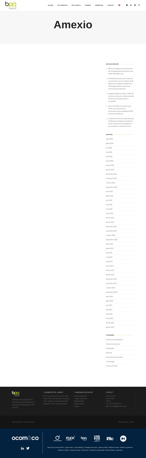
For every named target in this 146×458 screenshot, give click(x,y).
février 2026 (110, 165)
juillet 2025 (109, 196)
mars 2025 (109, 213)
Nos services (62, 5)
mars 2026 (109, 161)
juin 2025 (109, 200)
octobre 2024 (110, 235)
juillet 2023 (109, 301)
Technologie (110, 361)
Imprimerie (119, 450)
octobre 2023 (110, 288)
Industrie (109, 353)
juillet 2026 (109, 143)
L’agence (88, 5)
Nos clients (76, 5)
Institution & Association (114, 357)
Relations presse (114, 447)
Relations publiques (126, 447)
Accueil (50, 5)
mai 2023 (109, 310)
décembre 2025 (111, 174)
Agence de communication (55, 447)
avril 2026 (109, 156)
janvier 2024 (110, 275)
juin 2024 (109, 253)
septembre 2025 (111, 187)
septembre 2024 (111, 240)
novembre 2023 (111, 283)
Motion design (110, 450)
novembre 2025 (111, 178)
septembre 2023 (111, 292)
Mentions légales (123, 422)
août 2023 (109, 296)
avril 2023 (109, 314)
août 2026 (109, 139)
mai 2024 (109, 257)
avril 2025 (109, 209)
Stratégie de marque (91, 447)
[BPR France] (10, 5)
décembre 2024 (111, 226)
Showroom (84, 450)
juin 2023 (109, 305)
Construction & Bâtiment (114, 340)
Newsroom (99, 5)
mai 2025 (109, 205)
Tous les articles (111, 366)
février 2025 (110, 218)
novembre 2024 (111, 231)
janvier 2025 (110, 222)
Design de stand (75, 450)
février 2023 (110, 323)
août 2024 (109, 244)
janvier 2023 (110, 327)
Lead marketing (79, 447)
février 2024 (110, 270)
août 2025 (109, 191)
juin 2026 (109, 148)
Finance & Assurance (113, 344)
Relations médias (63, 450)
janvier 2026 (110, 170)
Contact (110, 5)
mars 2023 (109, 318)
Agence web (69, 447)
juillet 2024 (109, 248)
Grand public (110, 348)
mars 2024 (109, 266)
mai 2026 (109, 152)
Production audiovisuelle (97, 450)
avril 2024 (109, 261)
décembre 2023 (111, 279)
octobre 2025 (110, 183)
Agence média (103, 447)
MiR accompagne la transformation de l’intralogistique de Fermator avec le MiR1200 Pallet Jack (120, 71)
